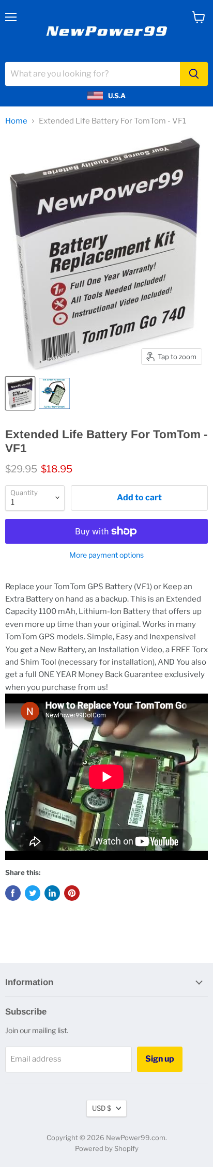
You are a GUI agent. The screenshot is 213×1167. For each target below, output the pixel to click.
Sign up (159, 1059)
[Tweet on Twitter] (32, 893)
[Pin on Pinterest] (72, 893)
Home (16, 121)
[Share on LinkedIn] (52, 893)
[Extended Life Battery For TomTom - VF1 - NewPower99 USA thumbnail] (20, 393)
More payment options (106, 555)
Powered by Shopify (107, 1148)
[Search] (194, 74)
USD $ (101, 1108)
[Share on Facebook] (13, 893)
